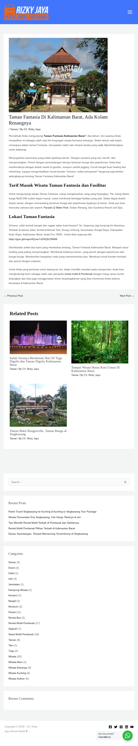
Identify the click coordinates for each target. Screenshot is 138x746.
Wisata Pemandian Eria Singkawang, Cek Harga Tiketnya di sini (44, 517)
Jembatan (14, 584)
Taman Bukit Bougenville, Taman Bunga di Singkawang (38, 432)
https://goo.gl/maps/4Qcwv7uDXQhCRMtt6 (33, 239)
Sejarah (12, 628)
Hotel (11, 573)
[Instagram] (121, 727)
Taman (14, 129)
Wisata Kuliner (16, 678)
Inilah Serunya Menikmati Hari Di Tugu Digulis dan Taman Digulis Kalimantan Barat (36, 361)
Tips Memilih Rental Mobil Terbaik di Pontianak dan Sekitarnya (43, 522)
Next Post (127, 295)
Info (10, 579)
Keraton (12, 595)
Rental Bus (14, 617)
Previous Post (13, 295)
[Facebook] (110, 727)
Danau (12, 562)
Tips (10, 645)
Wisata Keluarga (17, 667)
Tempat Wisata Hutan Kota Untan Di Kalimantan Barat (95, 369)
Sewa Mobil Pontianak (21, 634)
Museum (13, 606)
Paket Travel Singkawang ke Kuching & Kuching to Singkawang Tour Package (52, 511)
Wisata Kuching (17, 673)
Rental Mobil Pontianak (21, 623)
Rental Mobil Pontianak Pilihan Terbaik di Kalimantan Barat (41, 528)
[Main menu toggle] (130, 12)
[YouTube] (132, 727)
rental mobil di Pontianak (79, 274)
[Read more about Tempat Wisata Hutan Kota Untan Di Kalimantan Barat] (99, 341)
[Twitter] (115, 727)
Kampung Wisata (18, 590)
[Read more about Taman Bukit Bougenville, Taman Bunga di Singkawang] (38, 405)
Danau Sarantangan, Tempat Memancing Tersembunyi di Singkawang (48, 533)
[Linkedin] (126, 727)
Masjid (12, 601)
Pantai (12, 612)
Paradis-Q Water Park (56, 207)
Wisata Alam (15, 662)
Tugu (11, 651)
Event (11, 568)
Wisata (12, 656)
